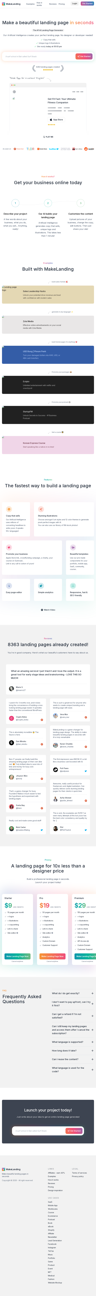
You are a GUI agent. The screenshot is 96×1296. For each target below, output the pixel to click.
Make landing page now (17, 956)
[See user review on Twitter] (41, 830)
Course (51, 1212)
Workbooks (53, 1209)
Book (50, 1223)
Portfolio (51, 1258)
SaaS (50, 1202)
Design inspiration (55, 1190)
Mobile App (53, 1205)
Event (50, 1269)
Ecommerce (53, 1216)
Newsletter (52, 1237)
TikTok (51, 1251)
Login (74, 3)
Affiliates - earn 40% (56, 1173)
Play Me (49, 137)
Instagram (52, 1247)
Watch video (49, 610)
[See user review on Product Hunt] (42, 779)
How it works (39, 4)
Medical (51, 1276)
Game (50, 1262)
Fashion (51, 1279)
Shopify (51, 1230)
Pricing (62, 4)
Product (51, 1265)
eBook (51, 1226)
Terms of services (79, 1173)
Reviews (53, 4)
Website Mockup (55, 1283)
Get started (87, 3)
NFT (50, 1272)
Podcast (51, 1219)
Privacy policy (78, 1176)
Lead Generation (55, 1240)
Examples (30, 4)
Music (50, 1255)
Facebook (52, 1244)
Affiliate (51, 1233)
